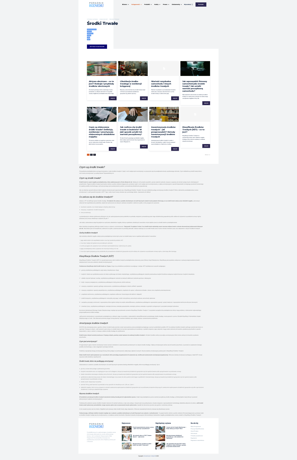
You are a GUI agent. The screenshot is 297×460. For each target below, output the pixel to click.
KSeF (89, 39)
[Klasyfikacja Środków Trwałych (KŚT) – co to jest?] (195, 114)
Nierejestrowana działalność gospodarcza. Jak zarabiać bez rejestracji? (174, 437)
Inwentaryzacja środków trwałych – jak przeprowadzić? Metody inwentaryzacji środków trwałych (163, 132)
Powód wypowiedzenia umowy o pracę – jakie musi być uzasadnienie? (143, 428)
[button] (188, 4)
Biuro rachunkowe (92, 29)
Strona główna (92, 19)
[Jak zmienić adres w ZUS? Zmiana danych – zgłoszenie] (126, 437)
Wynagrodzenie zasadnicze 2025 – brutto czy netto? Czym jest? (142, 444)
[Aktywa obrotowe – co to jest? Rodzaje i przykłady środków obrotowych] (102, 68)
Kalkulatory (90, 33)
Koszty (89, 35)
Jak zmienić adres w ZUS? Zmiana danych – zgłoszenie (142, 436)
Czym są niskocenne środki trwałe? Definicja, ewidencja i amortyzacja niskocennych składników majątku (102, 132)
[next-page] (94, 155)
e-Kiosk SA (153, 456)
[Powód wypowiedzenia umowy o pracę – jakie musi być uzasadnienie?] (126, 429)
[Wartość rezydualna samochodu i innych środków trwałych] (164, 68)
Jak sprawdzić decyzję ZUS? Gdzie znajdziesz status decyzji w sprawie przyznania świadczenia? (176, 445)
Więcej (113, 98)
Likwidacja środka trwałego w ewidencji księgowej (131, 83)
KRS (88, 37)
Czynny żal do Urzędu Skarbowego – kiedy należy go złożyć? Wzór (176, 428)
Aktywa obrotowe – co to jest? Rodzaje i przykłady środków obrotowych (101, 83)
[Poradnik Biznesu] (96, 4)
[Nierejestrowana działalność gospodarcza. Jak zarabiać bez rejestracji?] (160, 437)
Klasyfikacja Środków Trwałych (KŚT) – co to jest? (193, 129)
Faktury (89, 31)
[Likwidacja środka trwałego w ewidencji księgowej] (133, 68)
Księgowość (104, 19)
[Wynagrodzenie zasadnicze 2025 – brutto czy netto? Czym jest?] (126, 446)
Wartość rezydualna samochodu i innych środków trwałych (161, 83)
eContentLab (146, 456)
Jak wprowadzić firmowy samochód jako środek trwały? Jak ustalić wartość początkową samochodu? (194, 86)
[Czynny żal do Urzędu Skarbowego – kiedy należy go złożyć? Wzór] (160, 429)
